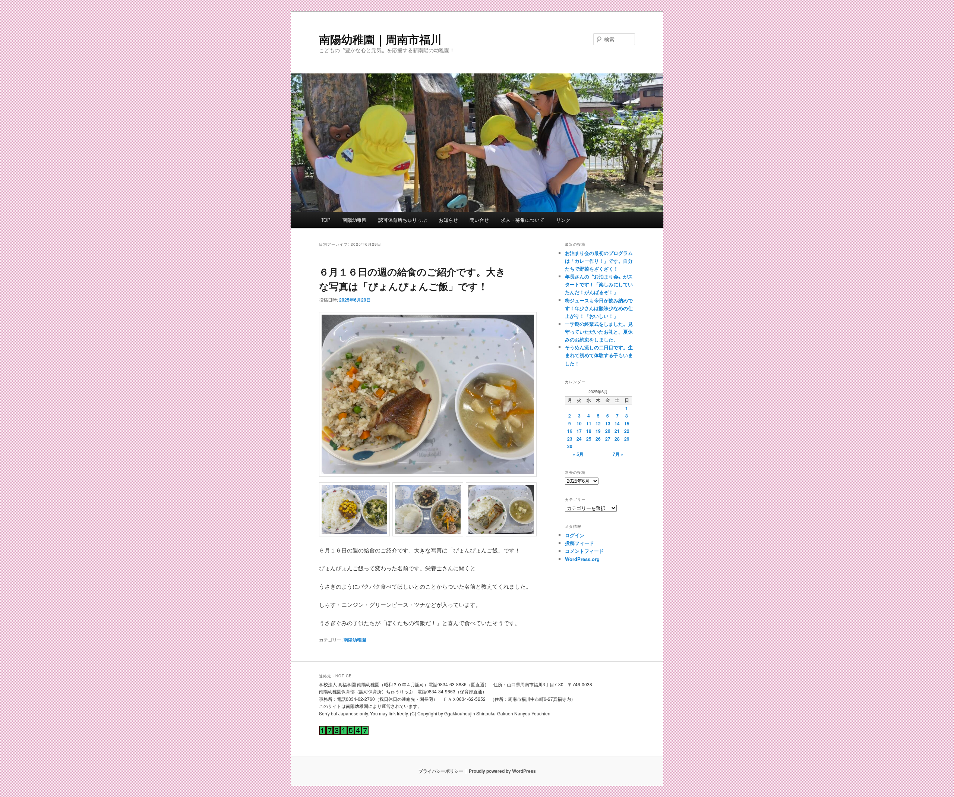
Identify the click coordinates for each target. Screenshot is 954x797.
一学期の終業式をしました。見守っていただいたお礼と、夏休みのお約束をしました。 (599, 331)
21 (617, 431)
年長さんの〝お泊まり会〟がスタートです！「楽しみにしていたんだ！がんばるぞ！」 (599, 284)
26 (598, 438)
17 (579, 431)
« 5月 (578, 454)
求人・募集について (522, 219)
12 (598, 423)
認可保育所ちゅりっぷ (402, 219)
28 (617, 438)
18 (588, 431)
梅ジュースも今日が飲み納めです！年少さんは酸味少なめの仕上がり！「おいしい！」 (599, 308)
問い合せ (479, 219)
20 (607, 431)
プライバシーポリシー (440, 771)
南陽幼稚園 (354, 219)
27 (607, 438)
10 (579, 423)
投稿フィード (579, 542)
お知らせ (448, 219)
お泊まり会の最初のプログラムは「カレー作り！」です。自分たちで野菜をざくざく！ (599, 260)
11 (588, 423)
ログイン (574, 535)
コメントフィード (584, 550)
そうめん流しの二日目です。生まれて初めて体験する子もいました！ (599, 355)
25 (588, 438)
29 (626, 438)
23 (569, 438)
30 (569, 446)
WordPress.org (582, 559)
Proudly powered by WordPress (502, 771)
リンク (563, 219)
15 (626, 423)
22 (626, 431)
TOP (326, 219)
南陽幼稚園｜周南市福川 (380, 39)
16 (569, 431)
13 (607, 423)
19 (598, 431)
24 (579, 438)
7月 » (618, 454)
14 (617, 423)
